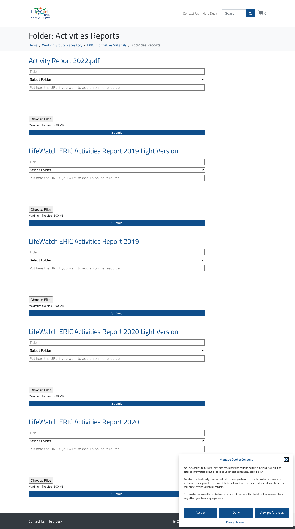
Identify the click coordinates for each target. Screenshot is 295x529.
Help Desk (209, 13)
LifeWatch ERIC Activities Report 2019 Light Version (103, 151)
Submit (116, 132)
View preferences (272, 512)
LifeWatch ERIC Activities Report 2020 (84, 422)
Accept (200, 512)
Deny (236, 512)
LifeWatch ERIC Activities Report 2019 (84, 241)
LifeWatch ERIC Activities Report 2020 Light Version (103, 331)
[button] (286, 459)
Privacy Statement (236, 522)
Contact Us (191, 13)
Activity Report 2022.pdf (64, 60)
